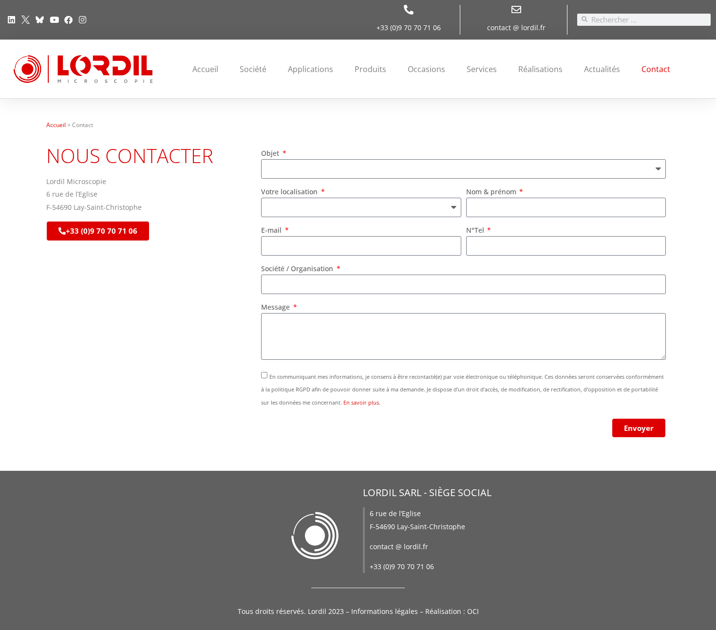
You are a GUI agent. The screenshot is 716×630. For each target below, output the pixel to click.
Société (253, 69)
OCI (473, 611)
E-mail (272, 231)
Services (482, 69)
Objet (271, 154)
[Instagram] (82, 19)
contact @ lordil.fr (516, 27)
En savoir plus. (361, 402)
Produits (370, 69)
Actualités (602, 69)
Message (276, 308)
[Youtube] (54, 19)
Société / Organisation (298, 269)
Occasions (426, 69)
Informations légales (384, 611)
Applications (310, 69)
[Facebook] (68, 19)
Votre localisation (290, 192)
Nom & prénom (492, 192)
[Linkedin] (11, 19)
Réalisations (540, 69)
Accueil (205, 69)
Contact (655, 69)
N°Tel (476, 231)
